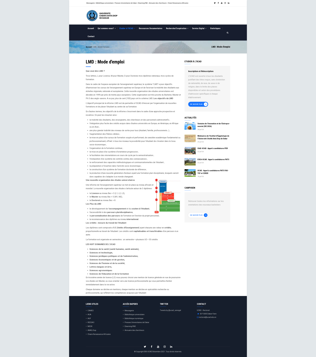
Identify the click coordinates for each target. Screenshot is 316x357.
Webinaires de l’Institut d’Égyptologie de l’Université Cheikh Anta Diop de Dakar (213, 137)
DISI (145, 352)
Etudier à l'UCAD (126, 28)
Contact (91, 36)
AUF (89, 318)
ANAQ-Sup (92, 330)
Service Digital (198, 28)
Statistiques (215, 28)
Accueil (91, 28)
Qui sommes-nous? (106, 28)
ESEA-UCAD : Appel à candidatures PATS (213, 159)
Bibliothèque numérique (134, 318)
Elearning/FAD (143, 3)
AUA (89, 314)
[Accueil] (102, 15)
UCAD (150, 352)
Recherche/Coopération (176, 28)
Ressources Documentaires (150, 28)
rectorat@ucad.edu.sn (207, 317)
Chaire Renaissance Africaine (178, 3)
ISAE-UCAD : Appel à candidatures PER (213, 148)
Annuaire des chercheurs (157, 3)
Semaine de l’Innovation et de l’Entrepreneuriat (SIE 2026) (214, 124)
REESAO (91, 322)
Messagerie (90, 3)
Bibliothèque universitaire (104, 3)
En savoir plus (196, 104)
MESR (90, 326)
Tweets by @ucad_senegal (170, 310)
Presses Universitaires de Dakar (126, 3)
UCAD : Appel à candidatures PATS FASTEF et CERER (213, 171)
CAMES (91, 311)
